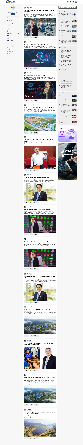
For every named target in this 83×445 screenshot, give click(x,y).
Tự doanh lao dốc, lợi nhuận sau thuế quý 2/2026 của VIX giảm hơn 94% (66, 41)
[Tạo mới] (70, 1)
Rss (9, 53)
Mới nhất (10, 20)
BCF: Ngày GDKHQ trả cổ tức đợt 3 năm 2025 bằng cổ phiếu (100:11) (66, 76)
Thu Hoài (28, 238)
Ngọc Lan (29, 7)
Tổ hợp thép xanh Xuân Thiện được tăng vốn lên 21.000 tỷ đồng (40, 107)
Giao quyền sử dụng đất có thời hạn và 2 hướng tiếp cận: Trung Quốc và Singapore (66, 111)
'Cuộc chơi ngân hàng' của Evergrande (66, 122)
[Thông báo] (73, 1)
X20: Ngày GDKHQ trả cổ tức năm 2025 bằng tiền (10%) (66, 61)
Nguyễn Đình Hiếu (31, 374)
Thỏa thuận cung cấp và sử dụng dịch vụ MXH (13, 47)
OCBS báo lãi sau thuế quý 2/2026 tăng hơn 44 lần (66, 36)
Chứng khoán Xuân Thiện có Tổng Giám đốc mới (36, 44)
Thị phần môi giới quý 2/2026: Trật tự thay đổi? (65, 105)
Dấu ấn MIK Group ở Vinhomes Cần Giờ (65, 26)
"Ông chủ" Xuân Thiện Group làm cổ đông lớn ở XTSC (37, 209)
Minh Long (29, 409)
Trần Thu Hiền (30, 104)
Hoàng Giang (29, 206)
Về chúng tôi (11, 44)
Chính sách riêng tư (13, 49)
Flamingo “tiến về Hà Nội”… (66, 99)
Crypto (10, 35)
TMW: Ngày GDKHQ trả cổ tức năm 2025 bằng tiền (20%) (66, 51)
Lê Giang (29, 136)
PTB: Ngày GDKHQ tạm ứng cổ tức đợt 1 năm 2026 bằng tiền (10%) (66, 86)
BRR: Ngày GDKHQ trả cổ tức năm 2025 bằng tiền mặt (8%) (66, 81)
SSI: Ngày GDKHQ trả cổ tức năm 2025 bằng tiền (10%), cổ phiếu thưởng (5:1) (66, 56)
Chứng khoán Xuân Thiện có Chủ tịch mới (34, 75)
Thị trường (11, 33)
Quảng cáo (11, 51)
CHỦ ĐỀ (7, 28)
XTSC (37, 46)
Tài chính (11, 40)
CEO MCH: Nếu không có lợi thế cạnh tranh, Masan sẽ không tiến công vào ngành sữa (66, 15)
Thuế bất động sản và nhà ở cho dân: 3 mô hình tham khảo (66, 116)
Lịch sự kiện (62, 47)
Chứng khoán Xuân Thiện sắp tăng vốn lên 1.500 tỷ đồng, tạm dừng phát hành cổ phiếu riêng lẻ (39, 242)
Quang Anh (29, 340)
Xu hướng (11, 23)
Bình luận (11, 25)
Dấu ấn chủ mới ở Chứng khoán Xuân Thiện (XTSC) (36, 177)
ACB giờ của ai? (64, 95)
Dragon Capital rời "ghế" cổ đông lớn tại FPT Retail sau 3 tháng (66, 31)
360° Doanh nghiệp (13, 38)
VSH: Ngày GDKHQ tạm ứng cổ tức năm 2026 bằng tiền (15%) (66, 65)
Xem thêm (34, 16)
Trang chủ (11, 17)
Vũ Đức (28, 41)
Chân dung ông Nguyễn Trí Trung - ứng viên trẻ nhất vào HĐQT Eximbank (66, 21)
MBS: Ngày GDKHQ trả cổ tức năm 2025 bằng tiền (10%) (65, 71)
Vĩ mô (10, 31)
